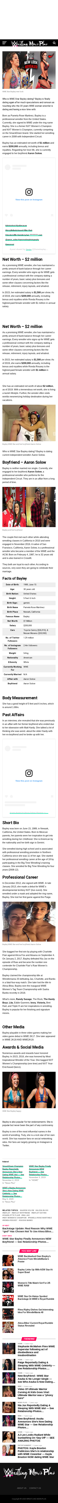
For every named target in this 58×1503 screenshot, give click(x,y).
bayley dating (39, 1213)
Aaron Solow (27, 1210)
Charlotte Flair (12, 1215)
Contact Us (35, 1488)
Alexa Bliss (42, 1210)
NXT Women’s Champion (15, 1218)
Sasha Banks (26, 1220)
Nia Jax (26, 1215)
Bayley (29, 249)
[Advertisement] (29, 19)
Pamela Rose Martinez (40, 1218)
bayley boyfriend (21, 1213)
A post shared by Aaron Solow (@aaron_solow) (30, 812)
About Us (21, 1488)
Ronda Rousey (10, 1220)
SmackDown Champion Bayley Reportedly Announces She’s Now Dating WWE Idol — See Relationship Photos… (13, 1171)
